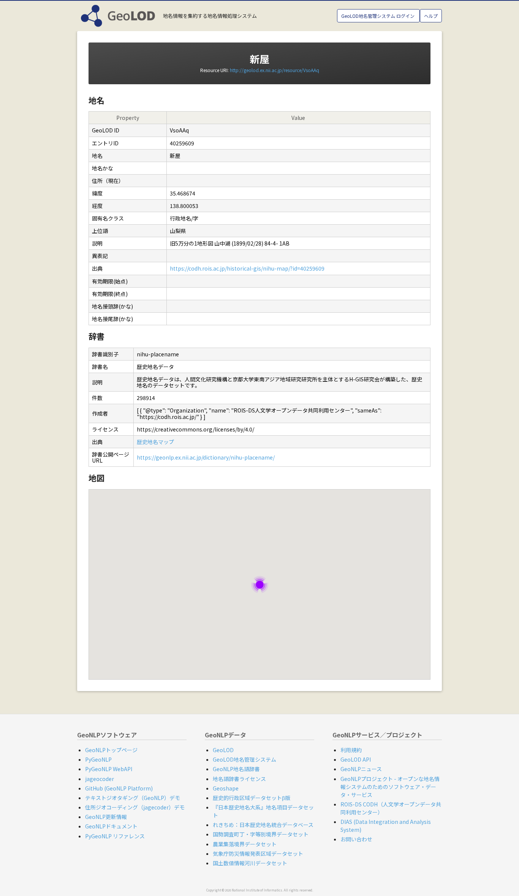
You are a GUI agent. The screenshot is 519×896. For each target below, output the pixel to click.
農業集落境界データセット (245, 844)
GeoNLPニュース (361, 769)
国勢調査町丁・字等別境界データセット (261, 834)
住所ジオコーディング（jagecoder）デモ (135, 807)
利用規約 (351, 750)
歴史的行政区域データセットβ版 (251, 798)
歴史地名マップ (155, 442)
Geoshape (226, 788)
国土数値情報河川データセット (250, 863)
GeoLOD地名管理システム (244, 759)
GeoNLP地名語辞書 (236, 769)
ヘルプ (431, 16)
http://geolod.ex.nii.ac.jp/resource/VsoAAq (274, 70)
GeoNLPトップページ (111, 750)
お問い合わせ (356, 839)
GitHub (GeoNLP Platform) (119, 788)
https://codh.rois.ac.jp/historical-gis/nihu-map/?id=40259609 (247, 268)
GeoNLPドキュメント (111, 826)
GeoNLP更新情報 (106, 816)
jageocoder (99, 779)
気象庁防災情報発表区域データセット (258, 853)
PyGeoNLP (98, 759)
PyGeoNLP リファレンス (115, 836)
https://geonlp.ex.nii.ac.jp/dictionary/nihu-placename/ (206, 457)
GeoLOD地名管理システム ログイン (378, 16)
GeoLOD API (355, 759)
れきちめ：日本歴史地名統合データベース (263, 824)
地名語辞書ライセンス (239, 779)
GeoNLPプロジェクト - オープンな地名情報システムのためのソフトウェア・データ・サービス (390, 786)
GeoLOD (223, 750)
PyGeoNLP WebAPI (108, 769)
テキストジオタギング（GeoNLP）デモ (132, 798)
